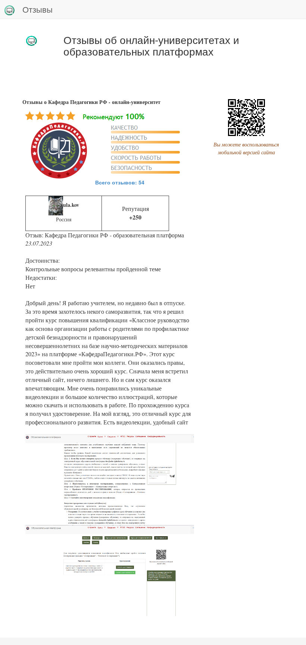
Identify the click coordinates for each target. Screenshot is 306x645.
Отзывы (37, 9)
